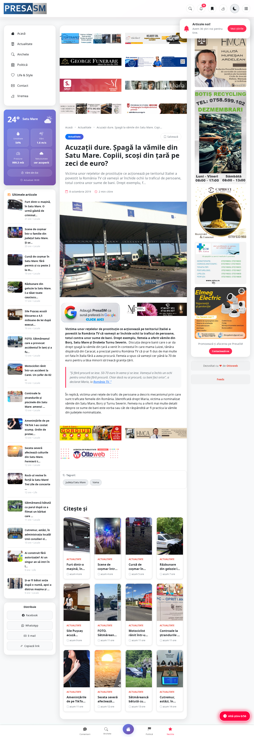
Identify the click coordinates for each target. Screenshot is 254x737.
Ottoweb (232, 365)
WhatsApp (31, 625)
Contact (22, 86)
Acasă (21, 33)
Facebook (32, 615)
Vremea (22, 96)
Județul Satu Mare (76, 482)
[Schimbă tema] (234, 8)
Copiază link (31, 646)
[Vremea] (223, 8)
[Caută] (190, 8)
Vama (96, 482)
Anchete (23, 54)
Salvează (172, 136)
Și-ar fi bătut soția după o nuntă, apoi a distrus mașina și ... (38, 584)
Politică (22, 65)
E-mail (32, 635)
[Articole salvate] (212, 8)
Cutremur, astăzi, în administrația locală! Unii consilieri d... (38, 534)
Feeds (220, 379)
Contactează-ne (220, 351)
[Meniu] (246, 8)
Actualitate (24, 44)
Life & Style (25, 75)
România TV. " (102, 382)
